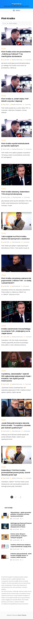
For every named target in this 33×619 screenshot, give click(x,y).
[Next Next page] (21, 497)
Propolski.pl (16, 4)
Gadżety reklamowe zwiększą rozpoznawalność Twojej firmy (21, 545)
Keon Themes (22, 615)
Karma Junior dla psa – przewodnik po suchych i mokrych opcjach (19, 535)
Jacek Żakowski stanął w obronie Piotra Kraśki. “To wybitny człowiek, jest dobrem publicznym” (16, 425)
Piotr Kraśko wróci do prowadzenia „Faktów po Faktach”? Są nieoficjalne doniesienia (16, 54)
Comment (28, 60)
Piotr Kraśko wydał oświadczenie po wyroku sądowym (15, 144)
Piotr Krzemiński (17, 197)
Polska (3, 48)
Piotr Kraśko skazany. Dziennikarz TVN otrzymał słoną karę (15, 193)
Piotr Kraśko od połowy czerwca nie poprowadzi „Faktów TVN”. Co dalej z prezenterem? (16, 280)
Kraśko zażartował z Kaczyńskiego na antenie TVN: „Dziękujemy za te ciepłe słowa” (16, 331)
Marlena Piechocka (17, 60)
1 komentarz (26, 431)
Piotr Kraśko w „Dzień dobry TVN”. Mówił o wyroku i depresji (15, 100)
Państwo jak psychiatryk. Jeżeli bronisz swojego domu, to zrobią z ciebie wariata (21, 555)
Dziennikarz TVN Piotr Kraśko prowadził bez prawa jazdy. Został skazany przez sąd (15, 472)
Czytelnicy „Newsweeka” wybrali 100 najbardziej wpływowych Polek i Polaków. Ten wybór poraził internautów (16, 377)
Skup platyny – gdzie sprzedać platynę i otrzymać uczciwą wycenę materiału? (21, 514)
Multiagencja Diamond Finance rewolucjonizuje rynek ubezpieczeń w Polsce (21, 525)
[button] (16, 10)
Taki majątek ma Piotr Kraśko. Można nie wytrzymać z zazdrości (15, 237)
